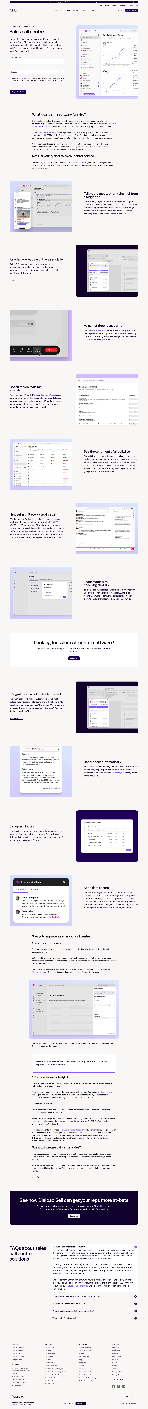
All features (49, 1347)
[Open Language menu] (101, 5)
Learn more (14, 281)
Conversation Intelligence (54, 1375)
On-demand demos (85, 1351)
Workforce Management (54, 1384)
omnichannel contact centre (74, 1130)
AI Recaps (48, 1360)
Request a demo (132, 10)
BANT (55, 522)
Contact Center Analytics (54, 1369)
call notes (115, 772)
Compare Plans (17, 1360)
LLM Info (115, 1363)
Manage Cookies (118, 1375)
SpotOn (47, 1061)
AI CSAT (48, 1351)
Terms (114, 1369)
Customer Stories (85, 1347)
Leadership (116, 1351)
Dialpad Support (17, 1351)
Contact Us (116, 1366)
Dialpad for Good (85, 1372)
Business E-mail (15, 58)
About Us (115, 1347)
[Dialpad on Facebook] (113, 1386)
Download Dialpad (119, 1380)
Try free (119, 10)
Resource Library (85, 1357)
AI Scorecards (50, 1363)
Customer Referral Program (88, 1378)
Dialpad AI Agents (18, 1347)
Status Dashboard (85, 1381)
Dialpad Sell (16, 1354)
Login (136, 5)
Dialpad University (85, 1375)
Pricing (91, 10)
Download (123, 5)
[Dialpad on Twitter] (118, 1386)
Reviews (115, 1360)
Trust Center (16, 1385)
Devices (81, 1369)
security (126, 895)
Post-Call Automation (53, 1378)
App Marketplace (18, 1376)
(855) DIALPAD (68, 1403)
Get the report (94, 2)
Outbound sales (39, 121)
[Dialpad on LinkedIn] (123, 1386)
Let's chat (74, 658)
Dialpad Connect (18, 1357)
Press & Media (117, 1357)
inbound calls (106, 1092)
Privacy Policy (117, 1372)
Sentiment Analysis (52, 1381)
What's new (83, 1363)
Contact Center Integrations (55, 1372)
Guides (81, 1366)
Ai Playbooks (49, 1357)
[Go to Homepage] (18, 10)
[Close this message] (133, 2)
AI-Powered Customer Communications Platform (21, 1369)
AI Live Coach (50, 1354)
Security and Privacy (19, 1382)
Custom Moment (40, 972)
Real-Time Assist (48, 395)
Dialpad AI (15, 1373)
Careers (115, 1354)
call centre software (45, 132)
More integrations (16, 718)
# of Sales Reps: (15, 68)
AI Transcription (51, 1366)
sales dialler (80, 162)
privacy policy (27, 78)
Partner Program (18, 1379)
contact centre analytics (76, 1286)
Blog (80, 1360)
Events (81, 1354)
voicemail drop (98, 330)
